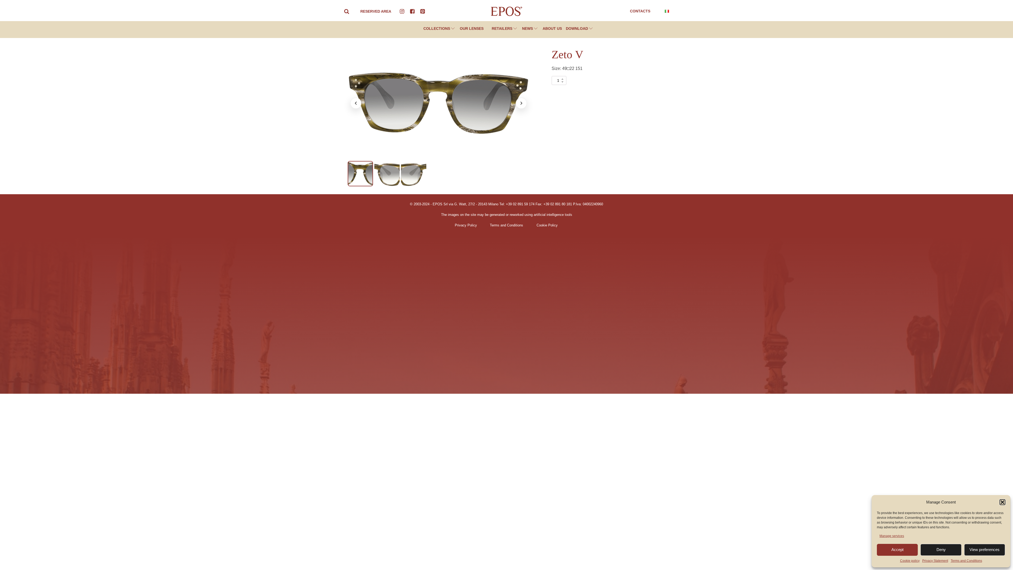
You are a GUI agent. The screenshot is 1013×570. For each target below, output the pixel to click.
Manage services (892, 536)
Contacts (640, 11)
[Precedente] (355, 103)
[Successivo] (521, 103)
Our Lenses (472, 28)
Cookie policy (910, 561)
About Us (552, 28)
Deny (941, 549)
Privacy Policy (466, 225)
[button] (1002, 502)
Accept (897, 549)
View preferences (984, 549)
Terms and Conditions (966, 561)
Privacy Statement (935, 561)
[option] (360, 173)
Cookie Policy (547, 225)
